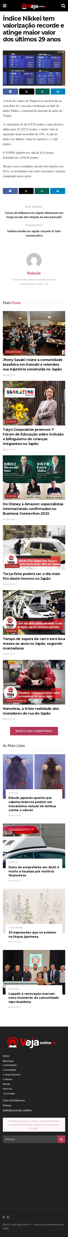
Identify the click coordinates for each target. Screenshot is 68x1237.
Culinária (7, 1079)
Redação (34, 273)
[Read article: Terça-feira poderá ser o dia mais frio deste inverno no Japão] (34, 547)
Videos (7, 1105)
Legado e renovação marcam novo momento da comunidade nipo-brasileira (33, 998)
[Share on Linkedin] (58, 91)
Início (6, 1055)
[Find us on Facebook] (4, 1217)
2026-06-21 (10, 375)
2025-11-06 (15, 815)
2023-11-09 (15, 880)
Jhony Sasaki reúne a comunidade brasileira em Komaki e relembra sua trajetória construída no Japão (33, 364)
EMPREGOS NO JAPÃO (17, 1110)
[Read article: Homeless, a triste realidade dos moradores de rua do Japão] (34, 682)
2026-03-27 (15, 1007)
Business (11, 421)
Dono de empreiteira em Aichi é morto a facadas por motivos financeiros (33, 871)
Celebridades (14, 352)
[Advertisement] (34, 1172)
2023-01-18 (10, 719)
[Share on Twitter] (26, 91)
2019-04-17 (15, 942)
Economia (12, 566)
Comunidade (15, 928)
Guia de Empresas (14, 1100)
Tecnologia (9, 1093)
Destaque (13, 989)
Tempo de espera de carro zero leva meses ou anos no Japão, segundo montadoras (34, 643)
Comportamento (16, 700)
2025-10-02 (10, 449)
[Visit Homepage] (34, 5)
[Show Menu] (4, 5)
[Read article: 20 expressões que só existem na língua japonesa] (34, 911)
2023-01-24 (10, 584)
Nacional (7, 1088)
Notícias (13, 793)
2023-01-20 (10, 654)
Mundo (6, 1084)
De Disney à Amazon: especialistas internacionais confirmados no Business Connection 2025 (33, 509)
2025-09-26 (10, 519)
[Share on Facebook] (10, 91)
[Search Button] (63, 5)
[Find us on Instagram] (8, 1217)
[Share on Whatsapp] (42, 91)
